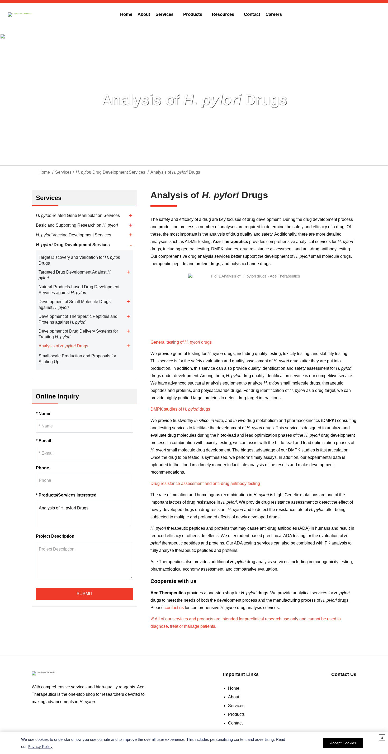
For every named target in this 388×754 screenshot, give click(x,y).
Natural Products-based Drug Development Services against (79, 290)
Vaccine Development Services (73, 235)
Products (236, 714)
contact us (174, 607)
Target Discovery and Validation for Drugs (79, 260)
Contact (252, 14)
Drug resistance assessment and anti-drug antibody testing (205, 483)
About (144, 14)
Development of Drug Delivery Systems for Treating (78, 334)
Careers (274, 14)
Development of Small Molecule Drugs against (75, 304)
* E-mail (43, 441)
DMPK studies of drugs (180, 409)
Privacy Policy (40, 746)
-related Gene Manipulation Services (78, 215)
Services (63, 172)
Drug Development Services (110, 172)
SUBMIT (85, 593)
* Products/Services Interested (66, 495)
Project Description (55, 536)
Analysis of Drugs (63, 346)
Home (126, 14)
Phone (42, 468)
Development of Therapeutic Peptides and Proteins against (78, 319)
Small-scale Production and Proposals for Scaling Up (77, 359)
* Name (43, 413)
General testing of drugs (181, 342)
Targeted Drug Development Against (75, 275)
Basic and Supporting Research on (77, 225)
